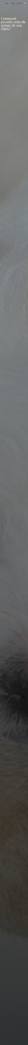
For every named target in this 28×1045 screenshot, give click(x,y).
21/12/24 (3, 32)
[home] (1, 3)
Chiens (2, 15)
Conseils (19, 3)
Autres (13, 3)
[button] (25, 3)
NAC (7, 3)
